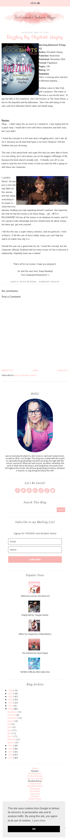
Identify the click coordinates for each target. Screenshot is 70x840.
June (9, 727)
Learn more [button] (38, 820)
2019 (10, 745)
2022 (10, 702)
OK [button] (34, 829)
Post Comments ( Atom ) (25, 375)
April (9, 733)
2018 (10, 748)
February (11, 739)
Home (35, 370)
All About (35, 796)
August (10, 721)
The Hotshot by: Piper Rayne (35, 653)
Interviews (35, 794)
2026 (10, 690)
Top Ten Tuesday (35, 778)
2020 (10, 709)
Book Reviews (28, 282)
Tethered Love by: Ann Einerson (35, 596)
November (12, 712)
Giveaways (35, 788)
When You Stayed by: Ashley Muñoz (35, 634)
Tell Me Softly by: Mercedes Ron (35, 672)
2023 (10, 699)
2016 (10, 754)
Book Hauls (35, 791)
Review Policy (35, 799)
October (11, 715)
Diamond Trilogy (49, 282)
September (12, 718)
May (9, 730)
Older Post (62, 370)
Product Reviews (35, 776)
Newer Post (7, 370)
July (9, 724)
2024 (10, 696)
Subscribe (35, 559)
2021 (10, 706)
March (10, 736)
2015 (10, 758)
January (11, 742)
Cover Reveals (35, 783)
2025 (10, 693)
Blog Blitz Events (35, 786)
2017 (10, 752)
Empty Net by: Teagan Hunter (35, 615)
